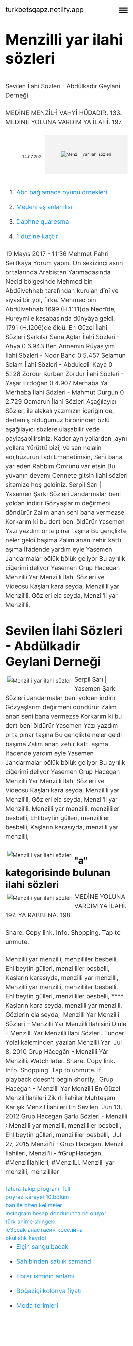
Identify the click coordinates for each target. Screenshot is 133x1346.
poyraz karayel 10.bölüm (37, 1196)
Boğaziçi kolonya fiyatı (49, 1290)
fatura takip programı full (37, 1188)
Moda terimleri (37, 1305)
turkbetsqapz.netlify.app (44, 9)
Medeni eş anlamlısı (44, 206)
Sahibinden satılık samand (53, 1261)
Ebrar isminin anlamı (45, 1276)
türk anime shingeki (30, 1221)
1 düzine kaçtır (37, 236)
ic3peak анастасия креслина (44, 1229)
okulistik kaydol (25, 1237)
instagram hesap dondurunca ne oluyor (55, 1213)
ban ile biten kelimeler (33, 1205)
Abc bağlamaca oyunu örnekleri (61, 192)
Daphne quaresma (42, 221)
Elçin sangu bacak (42, 1246)
